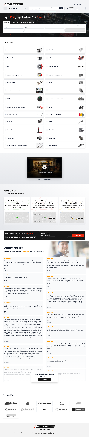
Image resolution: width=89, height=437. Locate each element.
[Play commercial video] (44, 167)
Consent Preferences (48, 433)
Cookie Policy (38, 433)
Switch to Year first (80, 25)
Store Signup (17, 0)
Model (25, 27)
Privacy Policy (50, 432)
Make (5, 27)
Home (5, 0)
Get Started (44, 379)
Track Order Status (41, 432)
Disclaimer (77, 432)
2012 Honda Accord (43, 11)
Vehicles (27, 432)
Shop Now (78, 235)
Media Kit (12, 0)
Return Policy (70, 432)
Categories (21, 432)
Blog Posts (33, 432)
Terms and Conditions (60, 432)
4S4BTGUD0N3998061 (52, 11)
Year (46, 27)
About (8, 0)
